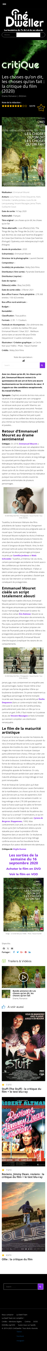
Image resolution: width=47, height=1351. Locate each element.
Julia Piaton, (15, 196)
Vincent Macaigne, (22, 203)
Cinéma (27, 1321)
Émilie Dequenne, (28, 196)
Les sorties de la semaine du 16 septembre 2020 (23, 859)
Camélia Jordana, (18, 200)
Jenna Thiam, (35, 203)
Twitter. (19, 1331)
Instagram (20, 1340)
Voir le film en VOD (23, 874)
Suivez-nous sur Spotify (26, 1325)
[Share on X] (8, 948)
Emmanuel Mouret (21, 192)
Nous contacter (7, 1315)
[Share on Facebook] (4, 948)
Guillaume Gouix (9, 206)
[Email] (12, 948)
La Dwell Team (21, 1315)
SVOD (35, 1321)
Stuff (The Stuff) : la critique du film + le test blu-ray (21, 1090)
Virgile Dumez (19, 849)
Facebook (20, 1336)
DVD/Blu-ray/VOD (8, 1325)
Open (6, 5)
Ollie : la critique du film (17, 1259)
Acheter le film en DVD (23, 868)
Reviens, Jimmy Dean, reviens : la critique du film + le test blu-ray (23, 1175)
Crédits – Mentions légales (12, 1321)
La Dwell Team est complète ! (13, 1318)
